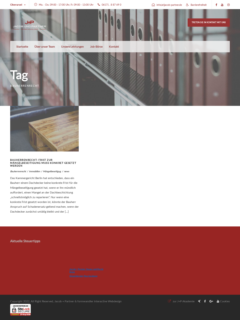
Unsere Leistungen (72, 46)
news (66, 171)
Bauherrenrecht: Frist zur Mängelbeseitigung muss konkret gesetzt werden (43, 162)
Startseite (22, 46)
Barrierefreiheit (199, 5)
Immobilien (34, 171)
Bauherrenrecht (18, 171)
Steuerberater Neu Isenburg (83, 276)
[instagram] (228, 5)
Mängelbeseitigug (52, 171)
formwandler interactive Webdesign (99, 301)
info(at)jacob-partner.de (169, 5)
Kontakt (114, 46)
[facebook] (216, 5)
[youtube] (222, 5)
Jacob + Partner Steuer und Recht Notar (86, 270)
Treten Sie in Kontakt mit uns (209, 22)
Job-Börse (96, 46)
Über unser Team (44, 46)
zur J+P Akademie (183, 301)
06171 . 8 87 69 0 (111, 5)
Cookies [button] (225, 301)
